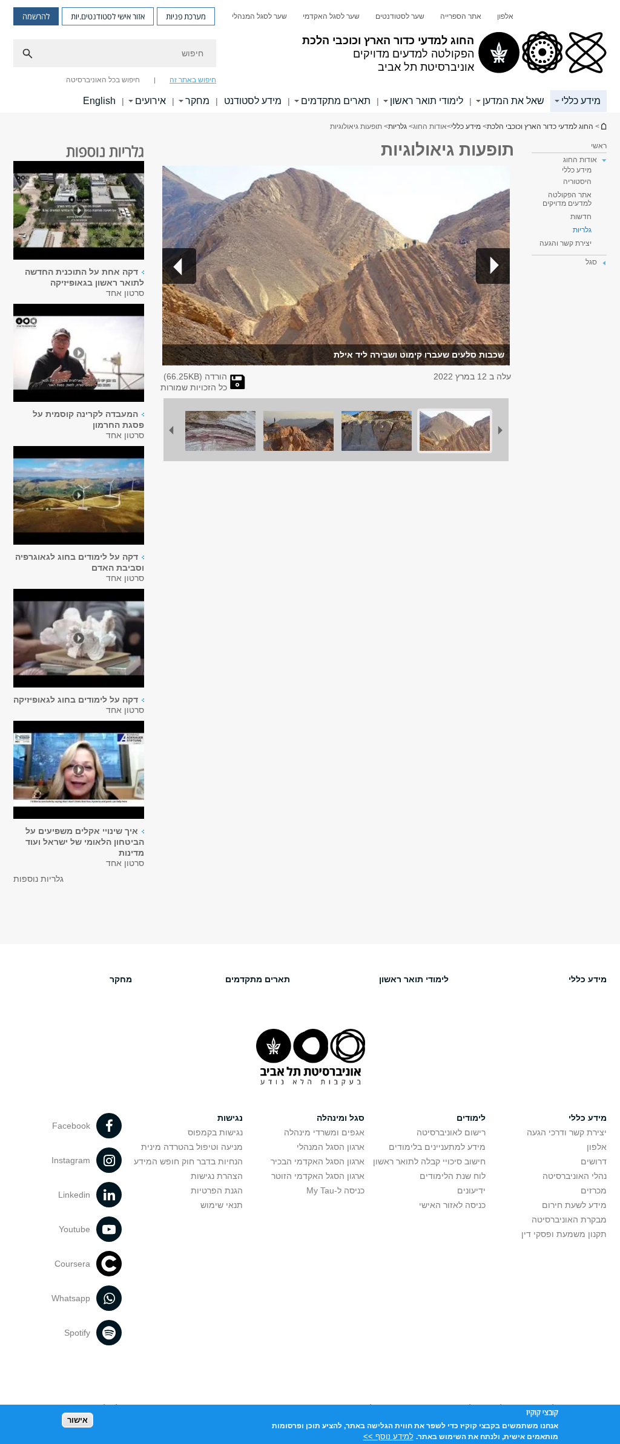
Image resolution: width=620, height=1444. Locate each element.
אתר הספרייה (460, 16)
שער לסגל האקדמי (331, 16)
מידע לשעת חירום (574, 1205)
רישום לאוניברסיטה (451, 1132)
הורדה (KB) (195, 376)
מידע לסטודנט (253, 101)
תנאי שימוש (221, 1205)
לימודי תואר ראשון (426, 101)
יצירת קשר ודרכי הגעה (567, 1132)
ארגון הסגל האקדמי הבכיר (317, 1161)
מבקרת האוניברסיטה (569, 1219)
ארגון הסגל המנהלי (330, 1147)
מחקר (197, 101)
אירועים (150, 101)
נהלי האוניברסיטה (574, 1176)
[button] (493, 265)
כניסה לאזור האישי (452, 1205)
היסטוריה (577, 181)
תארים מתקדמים (336, 101)
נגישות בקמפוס (215, 1132)
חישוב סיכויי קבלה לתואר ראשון (429, 1161)
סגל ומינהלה (340, 1118)
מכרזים (594, 1190)
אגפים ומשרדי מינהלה (324, 1132)
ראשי (599, 146)
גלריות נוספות (38, 879)
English (99, 101)
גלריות (397, 126)
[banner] (310, 56)
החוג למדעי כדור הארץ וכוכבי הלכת (603, 126)
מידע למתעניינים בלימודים (437, 1147)
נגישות (230, 1118)
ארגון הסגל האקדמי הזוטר (317, 1176)
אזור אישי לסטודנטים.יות (108, 16)
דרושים (594, 1161)
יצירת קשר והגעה (565, 243)
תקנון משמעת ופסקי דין (564, 1234)
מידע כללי (581, 101)
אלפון (505, 16)
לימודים (471, 1118)
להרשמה (36, 16)
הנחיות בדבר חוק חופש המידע (188, 1161)
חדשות (581, 216)
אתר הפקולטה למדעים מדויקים (567, 199)
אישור (77, 1420)
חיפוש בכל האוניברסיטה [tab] (103, 80)
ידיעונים (471, 1190)
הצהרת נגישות (217, 1176)
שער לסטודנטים (399, 16)
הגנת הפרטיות (217, 1190)
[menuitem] (505, 16)
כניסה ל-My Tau (335, 1190)
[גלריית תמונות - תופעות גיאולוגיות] (237, 386)
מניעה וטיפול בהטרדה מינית (192, 1147)
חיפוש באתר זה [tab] (193, 80)
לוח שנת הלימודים (453, 1176)
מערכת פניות (186, 16)
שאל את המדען (513, 101)
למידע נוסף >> (388, 1436)
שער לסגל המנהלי (259, 16)
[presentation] (78, 211)
